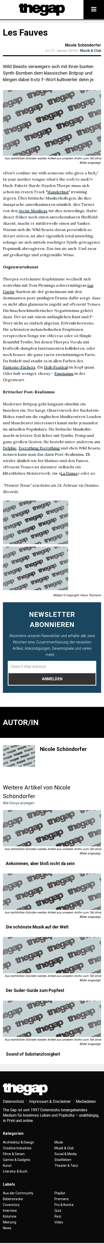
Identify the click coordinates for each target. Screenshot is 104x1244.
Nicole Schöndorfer (83, 45)
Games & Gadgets (16, 1160)
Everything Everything (39, 448)
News (7, 1228)
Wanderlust (58, 191)
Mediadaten (86, 1101)
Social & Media (65, 1154)
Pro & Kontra (64, 1205)
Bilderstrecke (13, 1199)
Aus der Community (18, 1193)
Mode (58, 1142)
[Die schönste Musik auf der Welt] (52, 891)
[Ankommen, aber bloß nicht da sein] (52, 828)
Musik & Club (90, 51)
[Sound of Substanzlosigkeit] (52, 1019)
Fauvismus (64, 373)
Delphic (10, 448)
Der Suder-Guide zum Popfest (35, 990)
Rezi (57, 1216)
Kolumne (9, 1216)
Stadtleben (62, 1160)
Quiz (57, 1211)
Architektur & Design (18, 1142)
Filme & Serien (14, 1154)
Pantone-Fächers (19, 367)
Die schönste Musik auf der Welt (37, 927)
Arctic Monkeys (33, 210)
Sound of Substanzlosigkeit (33, 1054)
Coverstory (11, 1205)
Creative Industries (17, 1148)
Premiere (61, 1199)
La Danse (69, 473)
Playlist (59, 1193)
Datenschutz (13, 1101)
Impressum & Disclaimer (50, 1101)
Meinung (9, 1222)
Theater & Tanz (66, 1165)
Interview (10, 1211)
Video (58, 1222)
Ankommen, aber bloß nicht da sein (40, 863)
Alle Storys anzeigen (18, 803)
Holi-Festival (56, 367)
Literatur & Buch (15, 1171)
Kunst (7, 1165)
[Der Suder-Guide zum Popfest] (52, 955)
